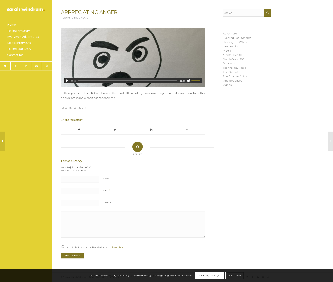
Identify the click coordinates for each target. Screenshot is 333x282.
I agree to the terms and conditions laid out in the (95, 247)
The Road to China (235, 76)
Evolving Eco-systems (237, 37)
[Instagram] (36, 66)
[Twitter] (5, 66)
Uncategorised (232, 80)
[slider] (196, 80)
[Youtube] (47, 66)
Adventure (230, 33)
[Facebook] (15, 66)
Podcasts (67, 17)
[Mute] (188, 81)
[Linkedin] (26, 66)
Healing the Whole (235, 42)
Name (106, 178)
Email (106, 190)
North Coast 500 (234, 59)
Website (107, 202)
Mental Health (232, 55)
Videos (227, 85)
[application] (133, 80)
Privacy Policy (118, 247)
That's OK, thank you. (210, 275)
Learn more (234, 275)
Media (227, 50)
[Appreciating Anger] (133, 57)
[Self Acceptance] (330, 141)
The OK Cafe (81, 17)
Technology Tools (234, 67)
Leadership (230, 46)
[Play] (67, 81)
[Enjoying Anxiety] (2, 141)
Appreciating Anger (89, 12)
